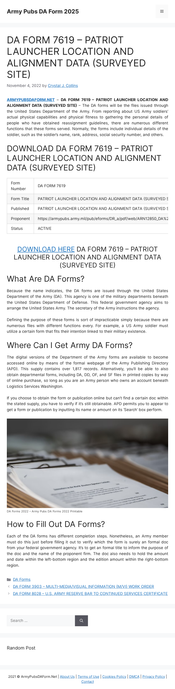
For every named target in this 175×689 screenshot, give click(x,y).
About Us (67, 676)
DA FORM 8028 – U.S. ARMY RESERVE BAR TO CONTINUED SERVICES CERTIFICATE (90, 593)
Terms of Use (88, 676)
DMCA (134, 676)
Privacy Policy (153, 676)
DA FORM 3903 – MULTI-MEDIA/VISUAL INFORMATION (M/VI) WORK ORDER (83, 586)
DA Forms (22, 579)
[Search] (81, 620)
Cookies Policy (114, 676)
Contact (87, 681)
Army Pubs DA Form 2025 (43, 11)
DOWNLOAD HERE (46, 249)
